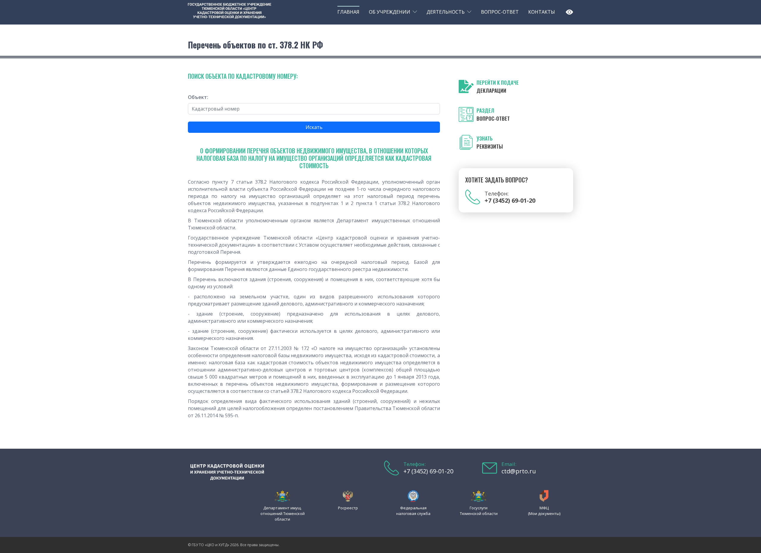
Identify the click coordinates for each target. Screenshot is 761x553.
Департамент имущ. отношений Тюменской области (282, 513)
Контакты (541, 12)
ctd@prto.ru (518, 471)
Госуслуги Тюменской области (479, 510)
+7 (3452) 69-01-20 (428, 471)
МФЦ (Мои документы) (544, 510)
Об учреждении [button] (389, 12)
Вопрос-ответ (500, 12)
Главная (348, 12)
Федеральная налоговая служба (413, 510)
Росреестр (348, 508)
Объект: (198, 97)
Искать (314, 127)
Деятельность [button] (446, 12)
